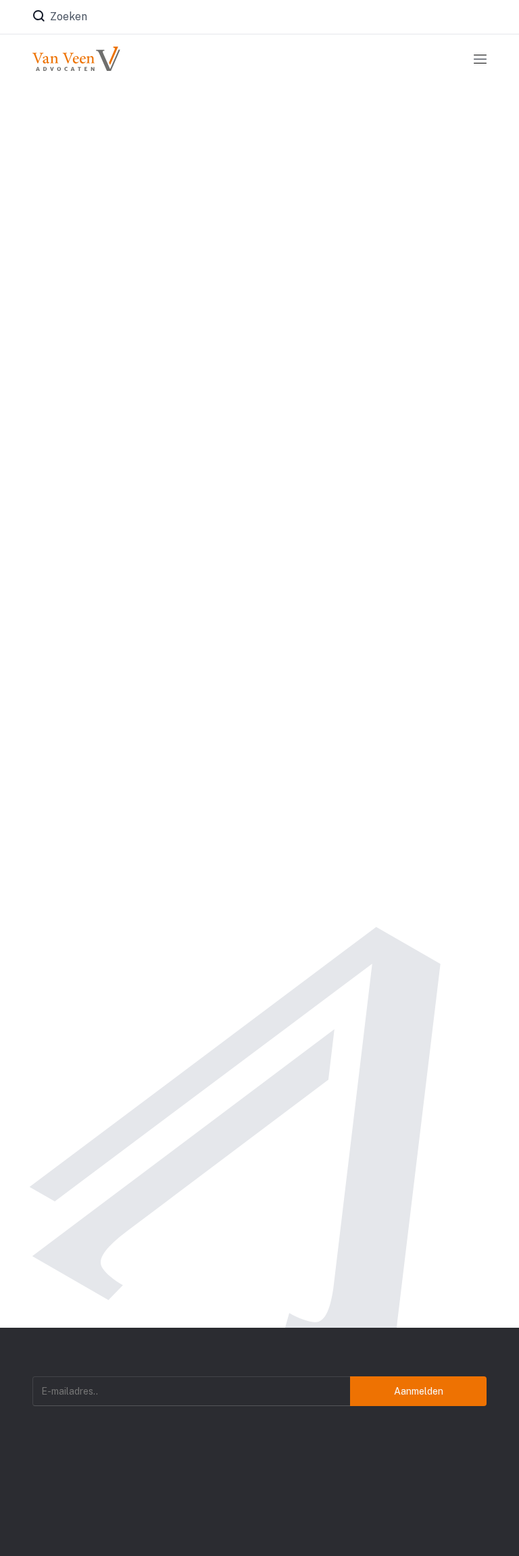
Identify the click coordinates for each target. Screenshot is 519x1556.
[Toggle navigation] (480, 58)
